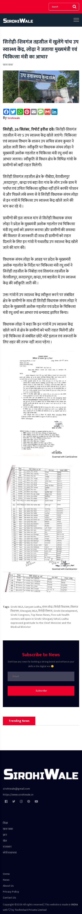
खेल (5, 841)
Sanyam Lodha (32, 607)
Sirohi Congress (20, 615)
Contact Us (9, 897)
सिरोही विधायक (61, 607)
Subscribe (41, 690)
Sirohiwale (13, 118)
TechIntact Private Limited (31, 910)
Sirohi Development (65, 611)
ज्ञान (5, 835)
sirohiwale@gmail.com (16, 788)
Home (6, 874)
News (6, 880)
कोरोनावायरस (10, 852)
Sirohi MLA (16, 607)
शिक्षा (5, 823)
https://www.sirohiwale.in (18, 794)
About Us (8, 886)
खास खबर (8, 65)
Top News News (40, 615)
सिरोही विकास (45, 611)
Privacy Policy (11, 891)
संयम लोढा (47, 607)
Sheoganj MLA (28, 611)
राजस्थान (7, 847)
